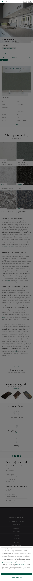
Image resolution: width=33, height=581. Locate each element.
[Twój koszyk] (26, 2)
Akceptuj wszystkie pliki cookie (16, 574)
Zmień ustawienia (16, 577)
